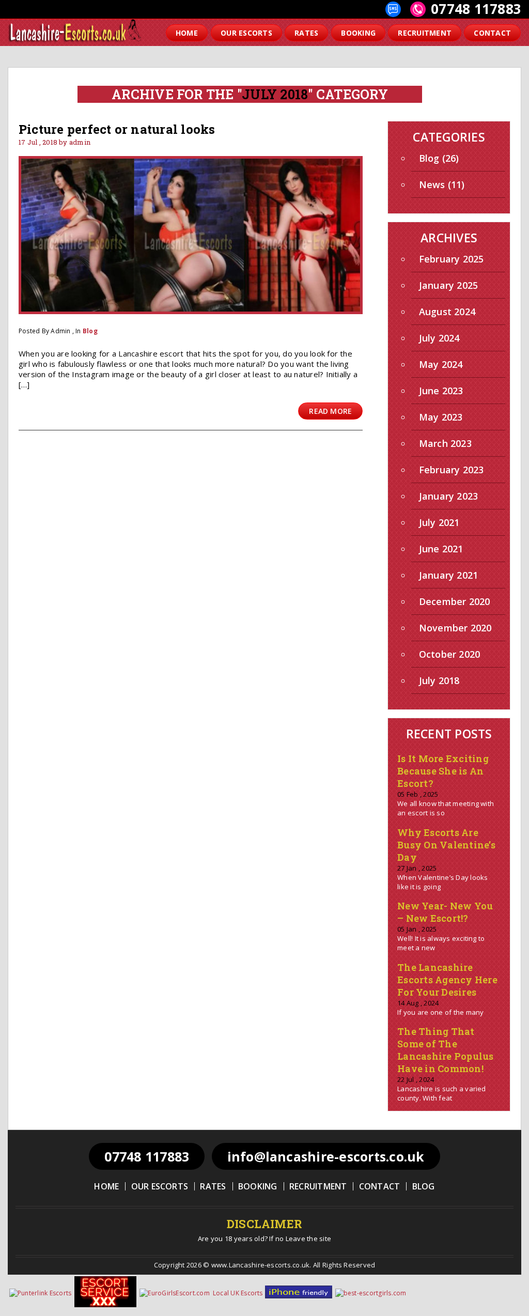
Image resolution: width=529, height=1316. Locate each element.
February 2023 (451, 469)
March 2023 (445, 443)
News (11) (442, 184)
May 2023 (441, 417)
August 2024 (447, 311)
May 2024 (441, 364)
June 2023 (441, 390)
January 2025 (448, 285)
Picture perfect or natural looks (117, 129)
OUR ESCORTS (246, 33)
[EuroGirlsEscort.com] (175, 1293)
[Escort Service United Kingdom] (105, 1304)
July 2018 (439, 680)
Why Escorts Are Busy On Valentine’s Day (446, 844)
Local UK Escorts (238, 1293)
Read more (330, 411)
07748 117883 (476, 9)
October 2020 (449, 654)
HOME (187, 33)
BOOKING (358, 33)
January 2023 (448, 496)
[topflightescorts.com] (299, 1296)
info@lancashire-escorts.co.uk (326, 1156)
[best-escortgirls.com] (371, 1293)
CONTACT (492, 33)
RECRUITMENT (425, 33)
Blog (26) (439, 158)
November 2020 (455, 628)
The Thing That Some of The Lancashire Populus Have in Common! (445, 1050)
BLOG (423, 1186)
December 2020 (454, 601)
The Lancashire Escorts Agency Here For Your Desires (447, 979)
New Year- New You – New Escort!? (445, 912)
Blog (90, 331)
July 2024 (439, 338)
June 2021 (441, 549)
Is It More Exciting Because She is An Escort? (443, 770)
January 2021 (448, 575)
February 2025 (451, 259)
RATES (306, 33)
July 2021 (439, 522)
